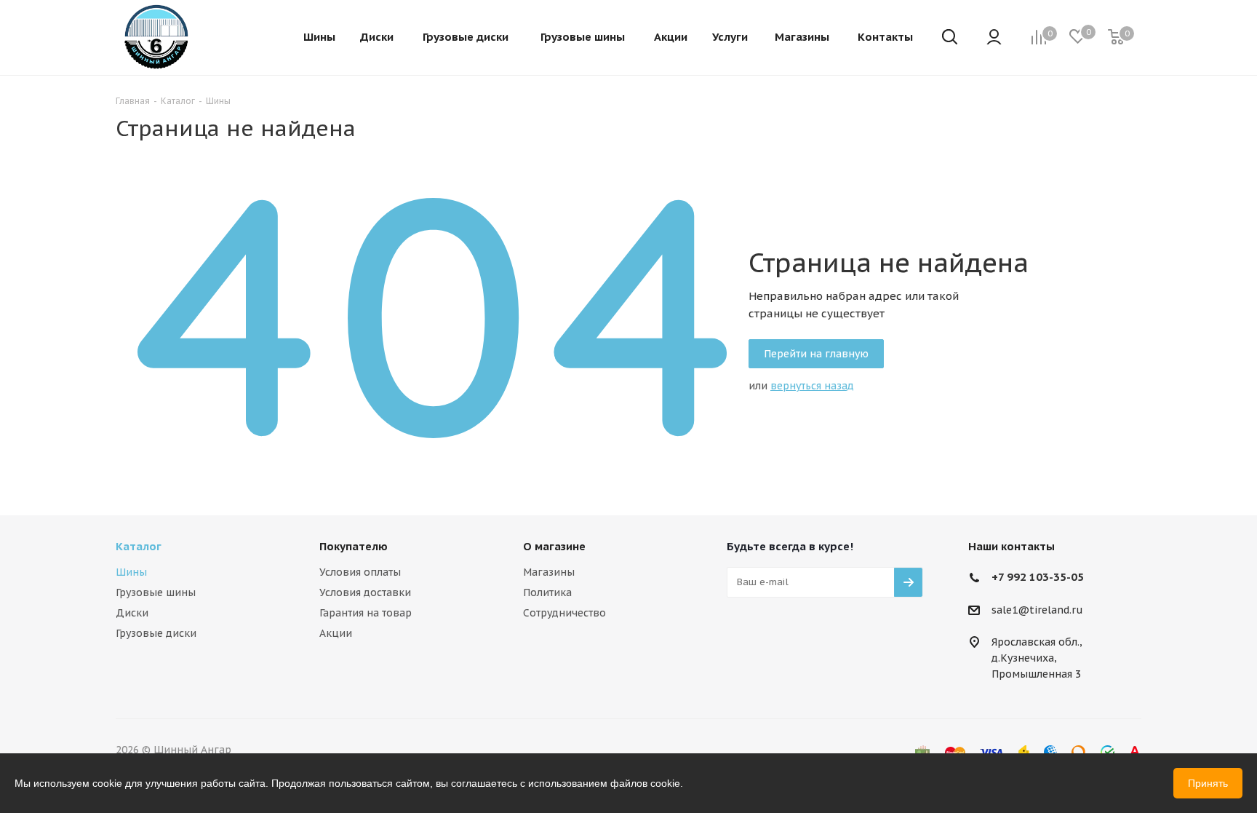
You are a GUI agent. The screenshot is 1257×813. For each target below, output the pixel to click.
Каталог (138, 546)
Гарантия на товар (365, 612)
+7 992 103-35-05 (1037, 577)
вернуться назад (812, 385)
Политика (547, 592)
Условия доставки (365, 592)
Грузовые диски (156, 633)
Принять (1208, 783)
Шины (131, 572)
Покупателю (353, 546)
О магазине (554, 546)
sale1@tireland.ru (1037, 609)
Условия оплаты (360, 572)
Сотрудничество (564, 612)
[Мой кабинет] (994, 38)
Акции (335, 633)
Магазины (549, 572)
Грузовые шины (156, 592)
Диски (132, 612)
